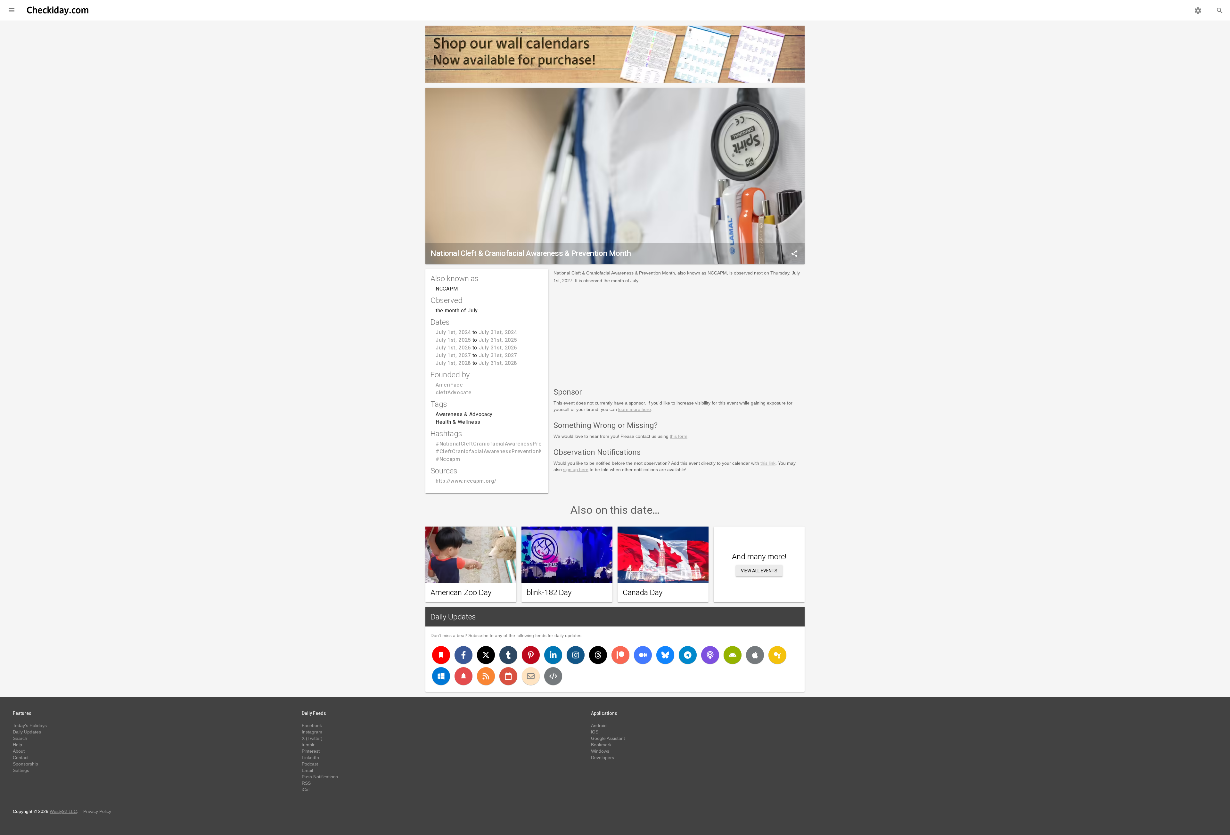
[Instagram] (576, 655)
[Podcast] (710, 655)
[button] (11, 10)
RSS (306, 783)
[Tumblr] (508, 655)
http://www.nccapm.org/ (466, 481)
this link (767, 463)
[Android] (733, 655)
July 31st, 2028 (498, 363)
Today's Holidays (30, 725)
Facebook (312, 725)
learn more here (634, 409)
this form (678, 436)
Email (307, 770)
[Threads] (598, 655)
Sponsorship (25, 763)
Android (599, 725)
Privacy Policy (97, 811)
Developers (602, 757)
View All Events (759, 570)
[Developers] (553, 676)
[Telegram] (688, 655)
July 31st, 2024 (498, 332)
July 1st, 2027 (453, 355)
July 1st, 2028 (453, 363)
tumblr (308, 744)
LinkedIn (310, 757)
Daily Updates (453, 616)
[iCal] (508, 676)
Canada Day (642, 592)
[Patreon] (620, 655)
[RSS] (486, 676)
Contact (21, 757)
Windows (600, 751)
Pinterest (311, 751)
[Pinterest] (531, 655)
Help (17, 744)
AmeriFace (449, 385)
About (19, 751)
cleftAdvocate (453, 392)
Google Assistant (608, 738)
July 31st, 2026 (498, 348)
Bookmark (601, 744)
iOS (594, 731)
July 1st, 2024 (453, 332)
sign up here (575, 469)
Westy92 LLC (63, 811)
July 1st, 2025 (453, 340)
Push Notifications (320, 776)
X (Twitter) (312, 738)
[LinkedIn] (553, 655)
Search (20, 738)
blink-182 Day (549, 592)
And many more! (759, 556)
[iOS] (755, 655)
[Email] (531, 676)
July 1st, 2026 (453, 348)
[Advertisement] (679, 334)
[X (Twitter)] (486, 655)
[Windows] (441, 676)
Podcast (310, 763)
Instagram (312, 731)
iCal (305, 789)
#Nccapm (448, 459)
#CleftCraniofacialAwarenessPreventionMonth (495, 451)
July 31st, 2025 (498, 340)
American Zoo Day (460, 592)
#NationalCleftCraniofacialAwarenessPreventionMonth (506, 444)
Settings (21, 770)
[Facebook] (463, 655)
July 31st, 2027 (498, 355)
